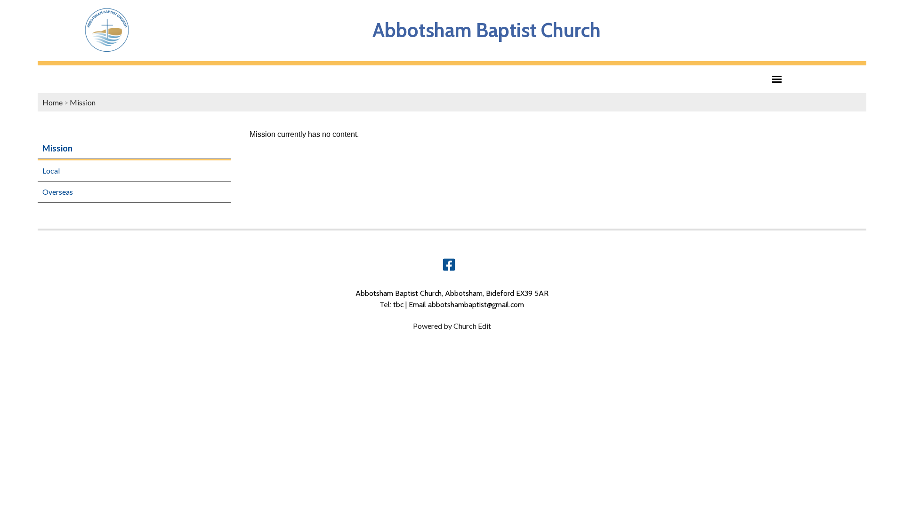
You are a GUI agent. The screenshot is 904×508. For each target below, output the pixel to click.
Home (52, 102)
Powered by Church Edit (452, 325)
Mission (83, 102)
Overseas (57, 191)
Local (51, 170)
